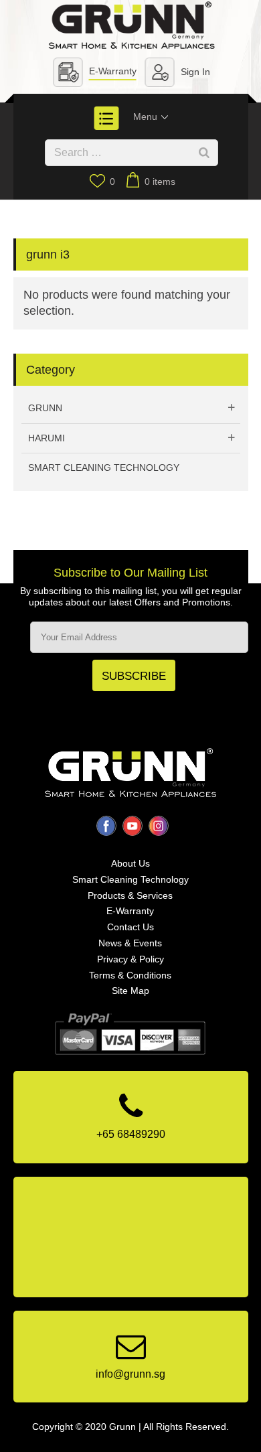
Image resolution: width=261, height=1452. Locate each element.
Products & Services (130, 895)
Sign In (195, 71)
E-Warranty (113, 71)
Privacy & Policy (130, 959)
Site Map (130, 990)
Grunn (45, 408)
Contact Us (130, 927)
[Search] (204, 152)
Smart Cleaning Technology (103, 467)
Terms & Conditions (130, 975)
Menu (146, 116)
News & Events (130, 943)
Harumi (46, 438)
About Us (130, 863)
